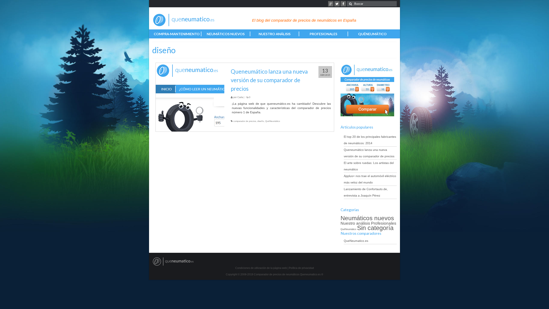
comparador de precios (244, 121)
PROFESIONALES (323, 34)
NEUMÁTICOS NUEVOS (226, 34)
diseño (260, 121)
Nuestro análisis (355, 223)
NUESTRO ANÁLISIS (275, 34)
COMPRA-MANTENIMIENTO (177, 34)
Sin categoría (375, 227)
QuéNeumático (272, 121)
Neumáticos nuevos (367, 218)
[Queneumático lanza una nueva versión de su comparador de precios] (190, 97)
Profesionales (383, 223)
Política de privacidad (301, 268)
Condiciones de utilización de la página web (261, 268)
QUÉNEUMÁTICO (372, 34)
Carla (240, 97)
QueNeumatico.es (356, 240)
